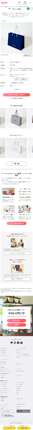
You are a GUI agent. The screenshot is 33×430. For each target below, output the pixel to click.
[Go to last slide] (3, 38)
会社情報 (2, 408)
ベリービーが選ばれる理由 (21, 348)
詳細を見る (17, 89)
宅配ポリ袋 (18, 390)
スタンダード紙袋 (4, 382)
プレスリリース (3, 406)
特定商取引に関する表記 (20, 404)
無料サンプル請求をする (17, 278)
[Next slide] (30, 38)
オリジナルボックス (4, 392)
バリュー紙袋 (3, 384)
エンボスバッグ (3, 375)
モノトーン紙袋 (19, 384)
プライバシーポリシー (4, 404)
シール (17, 394)
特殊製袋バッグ (3, 377)
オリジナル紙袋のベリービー (6, 6)
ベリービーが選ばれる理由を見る (16, 223)
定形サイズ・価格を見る (21, 79)
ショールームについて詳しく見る (17, 253)
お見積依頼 (2, 398)
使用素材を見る (27, 55)
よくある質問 (3, 352)
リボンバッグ (18, 375)
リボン (2, 394)
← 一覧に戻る (3, 20)
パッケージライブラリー (5, 359)
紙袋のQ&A (18, 406)
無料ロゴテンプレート (4, 369)
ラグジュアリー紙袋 (19, 382)
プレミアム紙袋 (3, 386)
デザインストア (15, 6)
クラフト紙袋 (18, 386)
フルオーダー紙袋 (4, 388)
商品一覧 (21, 6)
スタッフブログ (3, 354)
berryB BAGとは (3, 348)
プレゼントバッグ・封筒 (5, 390)
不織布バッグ (18, 388)
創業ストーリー (19, 350)
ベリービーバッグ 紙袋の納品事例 (22, 354)
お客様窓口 (2, 400)
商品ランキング (19, 352)
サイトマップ (18, 408)
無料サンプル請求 (19, 398)
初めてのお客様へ (4, 350)
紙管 (17, 392)
